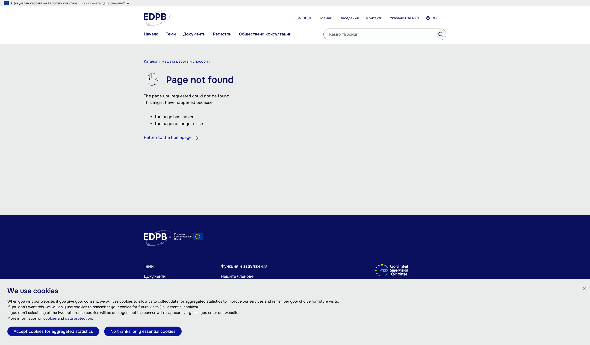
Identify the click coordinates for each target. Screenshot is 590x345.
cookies (50, 318)
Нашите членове (237, 276)
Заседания (349, 18)
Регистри (222, 34)
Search (440, 34)
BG (434, 18)
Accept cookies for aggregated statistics (53, 331)
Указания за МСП (405, 18)
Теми (171, 34)
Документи (194, 34)
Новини (325, 18)
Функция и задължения (244, 266)
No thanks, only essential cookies (142, 331)
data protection (78, 318)
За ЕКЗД (303, 18)
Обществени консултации (265, 34)
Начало (151, 34)
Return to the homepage (168, 137)
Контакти (374, 18)
